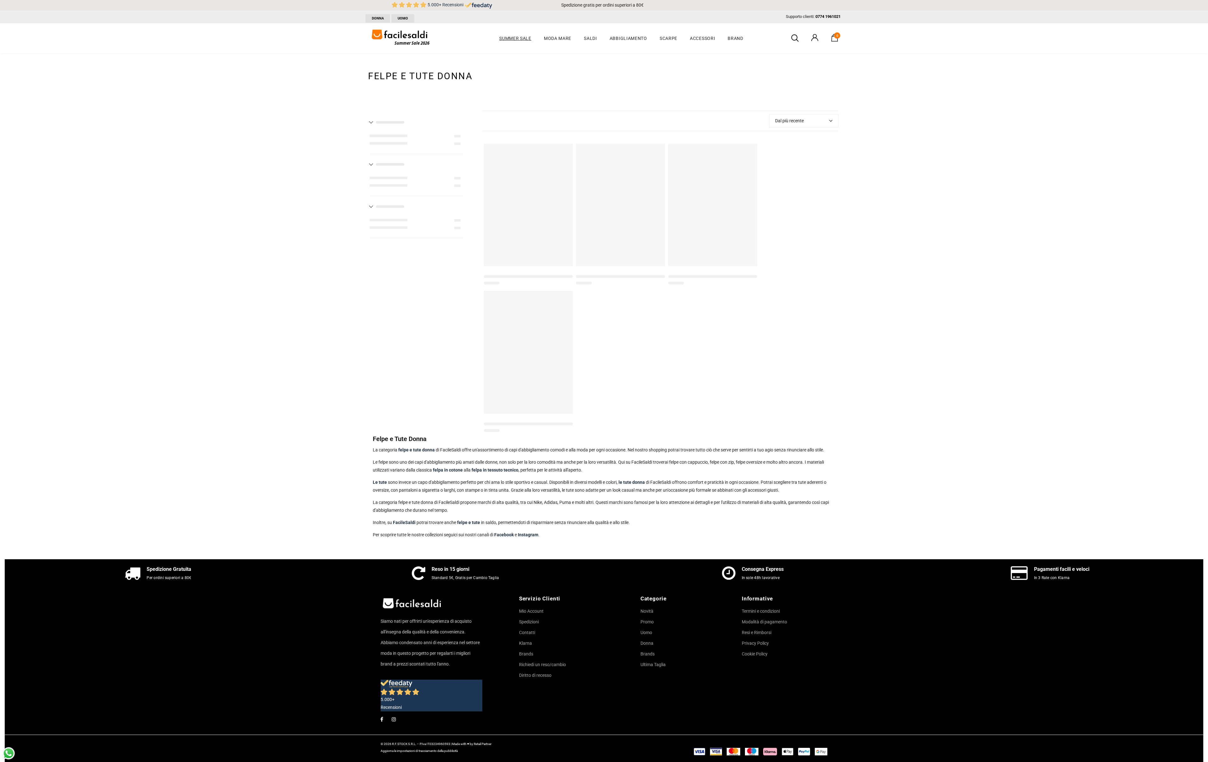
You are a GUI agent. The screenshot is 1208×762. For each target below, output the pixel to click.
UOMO (403, 18)
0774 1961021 (828, 16)
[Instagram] (394, 719)
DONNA (378, 18)
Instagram (528, 534)
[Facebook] (381, 719)
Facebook (504, 534)
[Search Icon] (795, 38)
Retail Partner (482, 744)
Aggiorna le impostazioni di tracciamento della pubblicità (419, 751)
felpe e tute (468, 522)
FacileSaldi (404, 522)
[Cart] (834, 39)
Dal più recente (789, 120)
